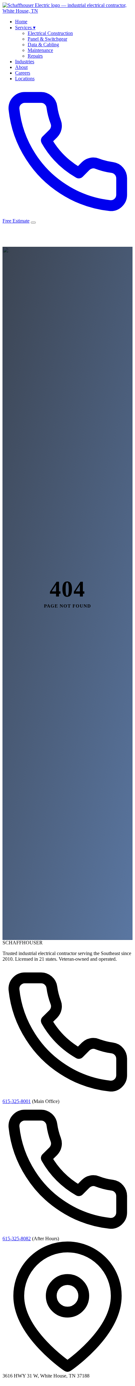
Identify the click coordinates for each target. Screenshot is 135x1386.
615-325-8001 (17, 1101)
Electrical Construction (50, 33)
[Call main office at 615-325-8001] (67, 215)
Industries (24, 61)
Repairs (35, 56)
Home (21, 21)
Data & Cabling (43, 44)
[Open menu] (33, 222)
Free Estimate (16, 220)
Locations (25, 78)
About (21, 67)
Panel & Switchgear (47, 39)
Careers (22, 73)
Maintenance (40, 50)
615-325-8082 (17, 1238)
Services (25, 27)
